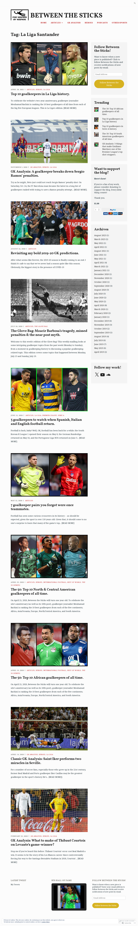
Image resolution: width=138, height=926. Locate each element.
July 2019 (98, 340)
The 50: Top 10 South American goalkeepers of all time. (113, 136)
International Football (54, 582)
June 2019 (98, 344)
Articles (56, 22)
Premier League (49, 415)
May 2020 (98, 301)
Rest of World (74, 582)
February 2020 (101, 313)
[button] (64, 903)
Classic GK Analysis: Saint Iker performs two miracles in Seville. (46, 761)
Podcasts (102, 22)
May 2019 (98, 348)
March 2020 (99, 309)
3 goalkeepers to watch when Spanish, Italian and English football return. (46, 422)
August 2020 (100, 289)
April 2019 (99, 352)
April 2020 (99, 305)
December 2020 (101, 274)
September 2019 (101, 332)
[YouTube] (102, 374)
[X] (96, 374)
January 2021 (100, 270)
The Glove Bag (41, 326)
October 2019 (100, 328)
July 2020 (98, 293)
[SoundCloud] (108, 374)
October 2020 (100, 282)
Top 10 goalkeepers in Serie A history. (112, 127)
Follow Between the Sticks (109, 84)
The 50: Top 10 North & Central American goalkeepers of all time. (43, 591)
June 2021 (98, 254)
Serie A (61, 415)
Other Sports (119, 22)
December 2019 (101, 321)
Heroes (89, 22)
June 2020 (98, 297)
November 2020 (101, 278)
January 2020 (100, 317)
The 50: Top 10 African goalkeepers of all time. (47, 677)
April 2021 (99, 262)
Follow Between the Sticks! (106, 49)
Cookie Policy (45, 922)
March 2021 (99, 266)
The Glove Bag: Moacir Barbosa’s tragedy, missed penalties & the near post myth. (49, 333)
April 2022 (99, 247)
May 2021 (98, 258)
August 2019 (100, 336)
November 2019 (101, 324)
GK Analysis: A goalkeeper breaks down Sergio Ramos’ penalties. (47, 173)
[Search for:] (134, 3)
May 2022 (98, 243)
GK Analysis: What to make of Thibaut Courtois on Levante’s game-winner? (48, 842)
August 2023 (100, 235)
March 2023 (99, 239)
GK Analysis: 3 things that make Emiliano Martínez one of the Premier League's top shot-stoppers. (112, 149)
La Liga (46, 89)
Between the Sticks (66, 16)
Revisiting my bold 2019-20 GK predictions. (45, 253)
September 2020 (101, 286)
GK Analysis (74, 22)
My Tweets (15, 884)
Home (44, 22)
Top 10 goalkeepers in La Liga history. (40, 94)
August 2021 (100, 251)
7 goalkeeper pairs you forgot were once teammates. (42, 507)
